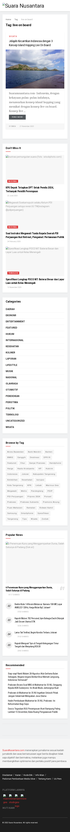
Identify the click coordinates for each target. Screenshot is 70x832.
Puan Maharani (14, 508)
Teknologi (13, 273)
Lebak (39, 485)
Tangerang (12, 519)
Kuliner (10, 352)
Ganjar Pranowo (37, 463)
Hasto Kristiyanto (25, 469)
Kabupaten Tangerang (44, 474)
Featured (11, 327)
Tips (24, 519)
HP (40, 469)
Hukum (10, 334)
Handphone (55, 463)
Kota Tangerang (15, 485)
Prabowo (11, 502)
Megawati (12, 491)
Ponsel (47, 497)
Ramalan (31, 508)
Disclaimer (7, 775)
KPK (29, 485)
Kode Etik (28, 775)
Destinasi (34, 457)
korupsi (40, 480)
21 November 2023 (26, 126)
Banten (48, 452)
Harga (10, 469)
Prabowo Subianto (29, 502)
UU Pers (57, 779)
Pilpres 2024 (34, 497)
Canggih (21, 457)
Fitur (23, 463)
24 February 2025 (14, 241)
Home (8, 19)
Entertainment (15, 321)
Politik (10, 408)
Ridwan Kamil (46, 508)
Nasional (12, 181)
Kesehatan (12, 346)
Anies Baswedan (15, 452)
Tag (16, 19)
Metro (24, 491)
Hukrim (49, 469)
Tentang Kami (44, 779)
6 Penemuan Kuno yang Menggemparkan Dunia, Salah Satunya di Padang (29, 589)
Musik (9, 371)
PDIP (50, 491)
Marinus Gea (52, 485)
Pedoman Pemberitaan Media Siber (18, 779)
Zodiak (45, 519)
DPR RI (47, 457)
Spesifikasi (43, 513)
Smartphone (27, 513)
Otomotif (12, 389)
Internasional (15, 340)
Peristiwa (12, 402)
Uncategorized (15, 420)
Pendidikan (12, 396)
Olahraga (12, 383)
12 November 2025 (14, 287)
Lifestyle (11, 365)
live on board (27, 19)
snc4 (13, 126)
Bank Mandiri (34, 452)
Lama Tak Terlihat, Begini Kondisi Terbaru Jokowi (36, 632)
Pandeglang (37, 491)
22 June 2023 (12, 196)
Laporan (11, 358)
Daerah (10, 309)
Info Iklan (39, 775)
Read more (17, 117)
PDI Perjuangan (15, 497)
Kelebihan (12, 480)
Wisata (13, 36)
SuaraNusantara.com (13, 750)
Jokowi (25, 474)
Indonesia (12, 474)
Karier (18, 775)
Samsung (12, 513)
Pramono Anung (51, 502)
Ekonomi (11, 315)
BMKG (10, 457)
